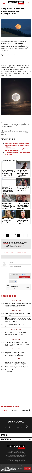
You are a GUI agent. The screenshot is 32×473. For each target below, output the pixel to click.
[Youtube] (18, 427)
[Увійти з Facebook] (15, 281)
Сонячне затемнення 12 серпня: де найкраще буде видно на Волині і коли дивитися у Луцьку (18, 319)
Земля (8, 252)
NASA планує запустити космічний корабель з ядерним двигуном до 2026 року (17, 145)
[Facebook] (9, 427)
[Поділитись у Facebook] (3, 235)
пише (8, 55)
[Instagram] (22, 427)
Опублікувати (24, 277)
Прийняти (27, 468)
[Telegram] (5, 427)
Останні (4, 410)
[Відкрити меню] (4, 3)
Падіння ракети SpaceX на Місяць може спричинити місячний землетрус (16, 334)
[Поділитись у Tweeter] (14, 235)
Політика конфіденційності (8, 470)
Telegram (19, 245)
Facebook (5, 243)
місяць (24, 252)
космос (19, 252)
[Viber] (26, 427)
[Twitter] (14, 427)
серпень (13, 252)
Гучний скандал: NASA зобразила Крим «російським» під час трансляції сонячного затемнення (18, 305)
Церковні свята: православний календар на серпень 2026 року (15, 362)
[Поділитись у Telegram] (25, 235)
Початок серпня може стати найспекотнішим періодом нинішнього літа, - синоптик (14, 353)
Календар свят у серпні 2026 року (16, 367)
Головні (14, 410)
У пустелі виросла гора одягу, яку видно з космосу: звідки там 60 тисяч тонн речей (17, 344)
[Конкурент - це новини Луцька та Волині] (16, 448)
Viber (25, 245)
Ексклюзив (24, 410)
